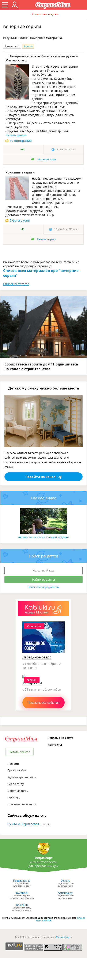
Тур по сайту (15, 784)
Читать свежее (19, 752)
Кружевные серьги (20, 172)
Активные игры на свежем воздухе (43, 537)
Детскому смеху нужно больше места (43, 388)
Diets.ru (65, 880)
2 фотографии (20, 220)
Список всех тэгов (16, 284)
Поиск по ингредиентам (43, 587)
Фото (28, 46)
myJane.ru (21, 892)
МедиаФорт (43, 858)
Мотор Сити (32, 683)
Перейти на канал (40, 477)
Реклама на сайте (60, 738)
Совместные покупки (45, 14)
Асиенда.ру (65, 892)
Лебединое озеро (37, 657)
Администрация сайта (21, 777)
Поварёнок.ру (21, 880)
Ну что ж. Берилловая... (24, 824)
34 (46, 159)
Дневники (12, 46)
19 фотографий (21, 141)
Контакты (55, 744)
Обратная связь (17, 791)
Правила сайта (16, 770)
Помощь (13, 763)
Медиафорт (63, 937)
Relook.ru (22, 905)
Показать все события (43, 703)
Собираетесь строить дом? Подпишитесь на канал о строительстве (41, 366)
